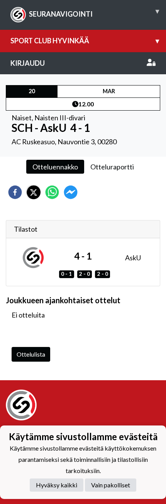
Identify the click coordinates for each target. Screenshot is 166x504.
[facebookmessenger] (71, 192)
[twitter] (34, 192)
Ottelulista (31, 354)
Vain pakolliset (110, 485)
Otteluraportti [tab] (112, 166)
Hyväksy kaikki (56, 485)
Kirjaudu (27, 63)
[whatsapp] (52, 192)
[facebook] (15, 192)
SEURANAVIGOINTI (94, 12)
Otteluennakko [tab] (55, 166)
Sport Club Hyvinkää (84, 40)
